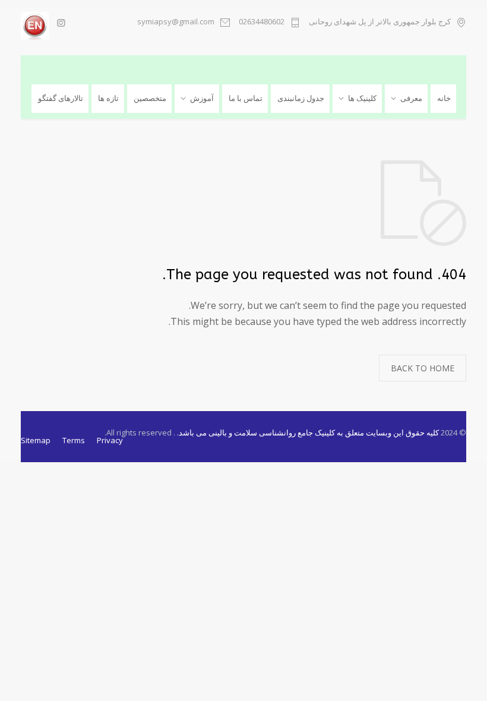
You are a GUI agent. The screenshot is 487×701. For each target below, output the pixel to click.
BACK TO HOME (422, 368)
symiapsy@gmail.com (175, 22)
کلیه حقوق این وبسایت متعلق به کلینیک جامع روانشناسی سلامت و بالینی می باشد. (307, 432)
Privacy (110, 440)
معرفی (411, 98)
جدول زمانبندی (300, 98)
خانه (444, 98)
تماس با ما (246, 98)
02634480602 (261, 22)
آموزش (202, 98)
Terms (73, 440)
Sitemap (35, 440)
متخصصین (150, 98)
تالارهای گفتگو (60, 98)
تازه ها (108, 98)
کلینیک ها (362, 98)
